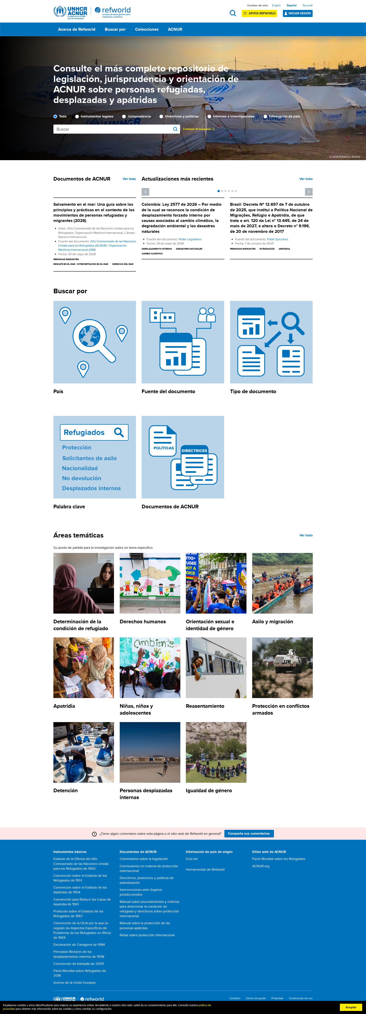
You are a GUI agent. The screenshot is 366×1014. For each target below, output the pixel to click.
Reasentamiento (205, 706)
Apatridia (64, 706)
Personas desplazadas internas (146, 794)
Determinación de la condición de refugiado (80, 625)
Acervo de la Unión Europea (74, 982)
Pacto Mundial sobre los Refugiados (278, 858)
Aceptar (351, 1007)
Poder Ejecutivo (277, 239)
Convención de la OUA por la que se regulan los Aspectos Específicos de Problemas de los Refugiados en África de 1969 (82, 930)
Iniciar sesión (300, 13)
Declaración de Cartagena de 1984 (79, 944)
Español (292, 5)
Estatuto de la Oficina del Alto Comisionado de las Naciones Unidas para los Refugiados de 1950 (81, 863)
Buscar (233, 13)
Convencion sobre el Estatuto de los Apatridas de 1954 (80, 889)
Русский (308, 5)
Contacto (235, 998)
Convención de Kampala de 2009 (78, 963)
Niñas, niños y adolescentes (136, 709)
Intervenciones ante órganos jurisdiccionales (141, 892)
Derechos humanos (143, 621)
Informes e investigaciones (234, 116)
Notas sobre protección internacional (147, 935)
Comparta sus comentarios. (249, 833)
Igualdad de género (209, 790)
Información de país (284, 116)
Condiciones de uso (301, 998)
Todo (63, 116)
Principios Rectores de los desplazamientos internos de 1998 (78, 954)
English (276, 5)
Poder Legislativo (190, 239)
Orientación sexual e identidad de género (210, 625)
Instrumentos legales (97, 116)
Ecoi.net (192, 858)
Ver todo (129, 178)
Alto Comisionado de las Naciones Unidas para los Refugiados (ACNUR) (97, 243)
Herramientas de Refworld (205, 869)
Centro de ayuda (256, 998)
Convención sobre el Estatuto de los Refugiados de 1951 (80, 878)
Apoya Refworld (262, 13)
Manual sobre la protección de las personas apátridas (145, 925)
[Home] (92, 12)
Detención (65, 790)
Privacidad (277, 998)
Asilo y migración (272, 621)
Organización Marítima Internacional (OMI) (92, 247)
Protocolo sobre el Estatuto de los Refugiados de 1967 (78, 913)
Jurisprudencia (139, 116)
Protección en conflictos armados (280, 709)
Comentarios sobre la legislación (144, 858)
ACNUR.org (260, 866)
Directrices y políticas (182, 116)
